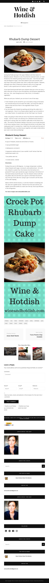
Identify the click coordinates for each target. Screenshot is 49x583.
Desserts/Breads (10, 26)
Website (35, 386)
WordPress (41, 580)
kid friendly (37, 320)
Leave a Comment (29, 42)
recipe (6, 323)
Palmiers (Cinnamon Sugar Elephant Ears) (38, 357)
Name (6, 386)
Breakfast (39, 353)
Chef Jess (6, 320)
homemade (21, 320)
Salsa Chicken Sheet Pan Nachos (24, 478)
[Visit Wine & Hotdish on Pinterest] (10, 531)
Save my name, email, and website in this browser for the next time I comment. (23, 396)
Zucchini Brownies (23, 358)
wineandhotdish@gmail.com (11, 490)
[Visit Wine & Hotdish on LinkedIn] (6, 531)
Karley (31, 320)
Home (5, 26)
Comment (7, 371)
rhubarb (20, 323)
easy (11, 320)
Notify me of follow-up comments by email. (10, 408)
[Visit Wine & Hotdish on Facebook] (13, 531)
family (16, 320)
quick (42, 320)
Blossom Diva (21, 580)
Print (42, 138)
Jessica (27, 320)
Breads (35, 353)
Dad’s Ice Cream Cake (10, 353)
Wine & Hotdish (24, 12)
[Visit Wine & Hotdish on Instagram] (17, 531)
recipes (11, 323)
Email (20, 386)
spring (25, 323)
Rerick (16, 323)
